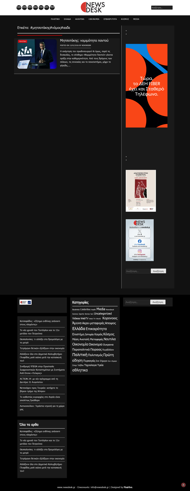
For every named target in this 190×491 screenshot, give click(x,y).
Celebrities (85, 309)
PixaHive (128, 487)
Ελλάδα (24, 7)
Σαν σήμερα (112, 361)
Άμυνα (77, 323)
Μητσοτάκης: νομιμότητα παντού (84, 40)
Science (75, 314)
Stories (87, 314)
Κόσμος (46, 7)
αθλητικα (30, 7)
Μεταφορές (96, 339)
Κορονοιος (109, 318)
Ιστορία (89, 334)
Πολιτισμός (95, 355)
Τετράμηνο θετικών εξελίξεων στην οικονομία (42, 348)
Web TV (92, 318)
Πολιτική (18, 7)
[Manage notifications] (183, 485)
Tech (91, 314)
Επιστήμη (78, 334)
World (98, 318)
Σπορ (74, 365)
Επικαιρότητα (41, 7)
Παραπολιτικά (81, 349)
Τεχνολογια (90, 365)
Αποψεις (110, 323)
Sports (81, 314)
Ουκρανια (108, 344)
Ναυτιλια (110, 339)
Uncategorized (103, 313)
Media (52, 7)
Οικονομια (95, 344)
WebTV (84, 318)
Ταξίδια (80, 365)
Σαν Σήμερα (101, 360)
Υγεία (100, 365)
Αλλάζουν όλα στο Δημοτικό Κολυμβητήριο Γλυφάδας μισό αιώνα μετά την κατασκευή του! (41, 357)
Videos (76, 318)
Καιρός (98, 334)
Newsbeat (110, 309)
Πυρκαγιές (89, 360)
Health (93, 309)
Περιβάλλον (108, 349)
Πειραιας (96, 349)
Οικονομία (35, 7)
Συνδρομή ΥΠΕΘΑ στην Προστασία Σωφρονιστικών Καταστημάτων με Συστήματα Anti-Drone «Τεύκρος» (42, 369)
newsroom (86, 45)
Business (76, 309)
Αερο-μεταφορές (93, 323)
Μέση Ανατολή (80, 339)
